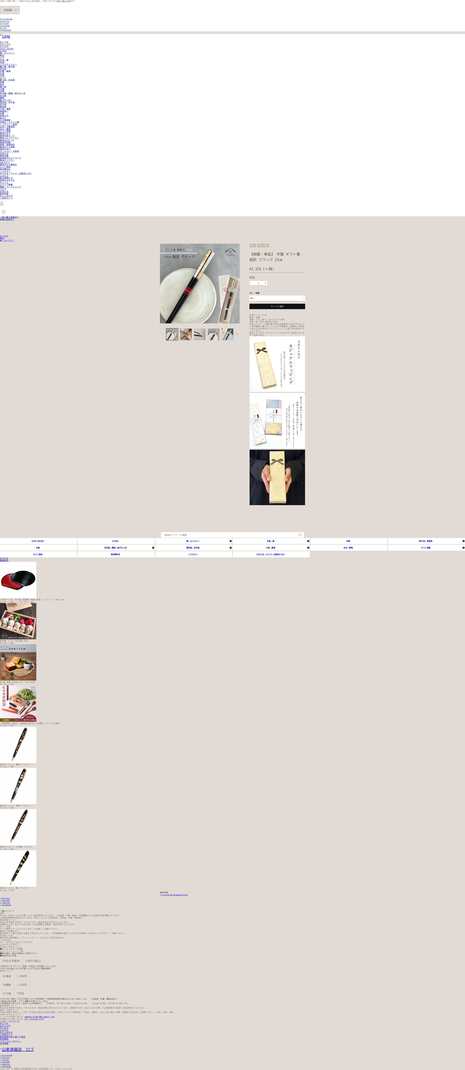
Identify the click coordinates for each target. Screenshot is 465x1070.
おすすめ (4, 558)
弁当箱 (3, 96)
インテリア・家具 (8, 124)
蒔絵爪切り (5, 149)
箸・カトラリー (7, 53)
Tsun (303, 250)
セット (3, 78)
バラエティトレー (8, 64)
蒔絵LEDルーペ (7, 140)
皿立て (3, 118)
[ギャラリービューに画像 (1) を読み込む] (172, 334)
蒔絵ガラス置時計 (8, 165)
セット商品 (5, 167)
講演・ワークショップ (10, 187)
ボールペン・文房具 (9, 151)
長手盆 (3, 69)
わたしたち (5, 44)
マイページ (14, 1021)
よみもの (4, 176)
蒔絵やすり (5, 133)
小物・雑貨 (5, 109)
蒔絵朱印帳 (5, 142)
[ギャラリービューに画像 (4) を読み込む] (214, 334)
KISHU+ (3, 51)
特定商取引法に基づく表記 (12, 1037)
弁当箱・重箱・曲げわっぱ (12, 93)
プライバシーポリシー (10, 1041)
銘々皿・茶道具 (7, 80)
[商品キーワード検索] (300, 535)
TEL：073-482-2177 (34, 1019)
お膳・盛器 (5, 71)
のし (253, 245)
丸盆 (2, 62)
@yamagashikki (180, 895)
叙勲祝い (4, 111)
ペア (2, 58)
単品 (2, 55)
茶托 (2, 84)
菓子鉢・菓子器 (7, 67)
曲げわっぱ (5, 100)
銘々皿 (3, 87)
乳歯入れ (4, 116)
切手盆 (3, 104)
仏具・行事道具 (7, 127)
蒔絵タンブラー (7, 160)
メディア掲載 (6, 185)
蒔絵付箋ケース (7, 136)
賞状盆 (3, 107)
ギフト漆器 (5, 131)
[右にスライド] (237, 334)
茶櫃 (2, 82)
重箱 (2, 98)
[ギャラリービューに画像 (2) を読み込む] (186, 334)
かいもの (4, 46)
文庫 (2, 89)
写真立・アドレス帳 (9, 122)
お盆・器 (4, 60)
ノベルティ (5, 171)
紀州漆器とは (6, 178)
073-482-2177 (64, 1)
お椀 (2, 73)
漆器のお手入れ (7, 180)
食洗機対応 (5, 169)
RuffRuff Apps (293, 250)
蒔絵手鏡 (4, 156)
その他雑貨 (5, 120)
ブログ (3, 189)
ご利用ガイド (6, 198)
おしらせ (4, 42)
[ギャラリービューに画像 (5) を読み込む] (227, 334)
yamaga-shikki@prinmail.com (39, 1017)
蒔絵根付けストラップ (10, 158)
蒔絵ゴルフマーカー (9, 138)
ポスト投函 (263, 245)
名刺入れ (4, 153)
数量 (252, 277)
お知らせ (4, 191)
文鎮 (2, 113)
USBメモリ (5, 162)
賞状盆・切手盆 (7, 102)
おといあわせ (6, 196)
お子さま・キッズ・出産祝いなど (16, 173)
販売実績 (4, 194)
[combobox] (232, 535)
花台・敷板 (5, 129)
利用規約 (4, 1039)
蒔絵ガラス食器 (7, 147)
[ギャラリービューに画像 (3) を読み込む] (200, 334)
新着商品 (4, 561)
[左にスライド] (162, 334)
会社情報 (4, 1043)
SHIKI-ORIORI (7, 49)
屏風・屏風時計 (7, 144)
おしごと (4, 182)
